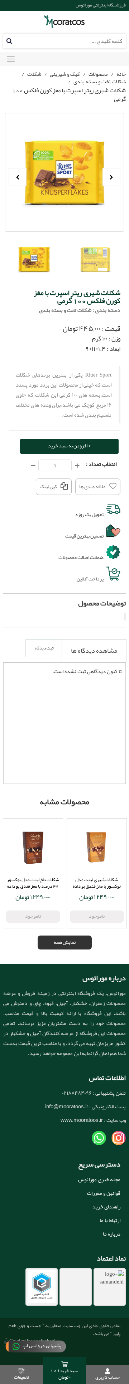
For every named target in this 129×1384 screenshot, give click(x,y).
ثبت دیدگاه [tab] (44, 648)
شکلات (34, 74)
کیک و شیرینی (65, 74)
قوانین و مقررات (103, 1193)
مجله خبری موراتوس (99, 1179)
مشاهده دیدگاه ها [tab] (94, 650)
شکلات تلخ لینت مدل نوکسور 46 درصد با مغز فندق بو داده (33, 883)
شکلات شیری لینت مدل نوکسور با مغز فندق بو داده (97, 883)
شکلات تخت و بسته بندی (99, 81)
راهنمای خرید (106, 1206)
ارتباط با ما (110, 1220)
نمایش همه (65, 942)
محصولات (98, 74)
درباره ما (111, 1233)
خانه (121, 74)
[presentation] (94, 650)
